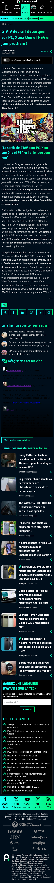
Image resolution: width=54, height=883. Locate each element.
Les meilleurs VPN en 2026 (19, 790)
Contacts (44, 814)
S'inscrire (27, 709)
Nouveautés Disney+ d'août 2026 (22, 759)
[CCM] (39, 831)
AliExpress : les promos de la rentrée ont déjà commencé (28, 726)
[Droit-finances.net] (15, 843)
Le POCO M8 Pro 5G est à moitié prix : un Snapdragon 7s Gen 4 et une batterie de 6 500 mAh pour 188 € (35, 572)
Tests (41, 18)
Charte (10, 819)
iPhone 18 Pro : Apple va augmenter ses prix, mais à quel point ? (34, 527)
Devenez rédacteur (32, 814)
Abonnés (27, 805)
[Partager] (51, 51)
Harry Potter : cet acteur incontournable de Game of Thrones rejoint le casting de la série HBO (35, 461)
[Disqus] (27, 401)
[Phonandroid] (6, 858)
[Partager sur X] (5, 312)
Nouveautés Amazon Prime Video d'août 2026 (28, 763)
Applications (24, 607)
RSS (48, 805)
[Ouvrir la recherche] (51, 2)
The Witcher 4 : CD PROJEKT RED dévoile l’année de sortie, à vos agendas (35, 507)
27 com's (44, 51)
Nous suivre (49, 312)
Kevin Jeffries (8, 50)
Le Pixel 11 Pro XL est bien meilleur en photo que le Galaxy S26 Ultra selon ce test (34, 620)
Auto (33, 12)
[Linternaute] (39, 837)
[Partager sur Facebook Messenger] (31, 312)
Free (20, 675)
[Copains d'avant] (39, 843)
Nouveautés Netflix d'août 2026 (22, 755)
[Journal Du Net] (15, 837)
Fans (5, 805)
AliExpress (23, 583)
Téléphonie (7, 12)
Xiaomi (22, 559)
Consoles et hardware (19, 18)
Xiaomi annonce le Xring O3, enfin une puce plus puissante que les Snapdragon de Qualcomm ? (35, 549)
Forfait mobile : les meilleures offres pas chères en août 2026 (25, 781)
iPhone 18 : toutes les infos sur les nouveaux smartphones (27, 743)
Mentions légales (22, 817)
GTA (4, 305)
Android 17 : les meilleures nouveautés (25, 737)
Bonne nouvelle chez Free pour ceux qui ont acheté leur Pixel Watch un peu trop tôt (35, 666)
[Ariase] (39, 848)
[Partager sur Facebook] (14, 312)
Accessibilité (20, 819)
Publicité (9, 817)
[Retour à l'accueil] (27, 1)
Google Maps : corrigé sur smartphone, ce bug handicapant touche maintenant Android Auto (33, 596)
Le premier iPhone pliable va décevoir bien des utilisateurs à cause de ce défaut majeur (35, 485)
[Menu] (3, 2)
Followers (16, 805)
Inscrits (38, 805)
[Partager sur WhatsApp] (40, 312)
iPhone (21, 495)
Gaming (25, 12)
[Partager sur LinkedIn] (22, 312)
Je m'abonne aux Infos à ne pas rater (26, 60)
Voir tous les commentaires (17, 440)
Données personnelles (39, 817)
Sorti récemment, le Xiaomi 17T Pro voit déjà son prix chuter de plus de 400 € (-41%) (35, 644)
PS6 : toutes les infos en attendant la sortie (27, 751)
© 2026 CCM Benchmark (36, 819)
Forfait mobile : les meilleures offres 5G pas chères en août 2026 (27, 775)
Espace (41, 12)
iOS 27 (10, 748)
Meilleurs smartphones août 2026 (23, 786)
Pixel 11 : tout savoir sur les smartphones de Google (27, 732)
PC (17, 12)
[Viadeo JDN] (15, 849)
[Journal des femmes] (15, 831)
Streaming (23, 471)
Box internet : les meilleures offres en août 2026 (26, 768)
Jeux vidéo (33, 18)
